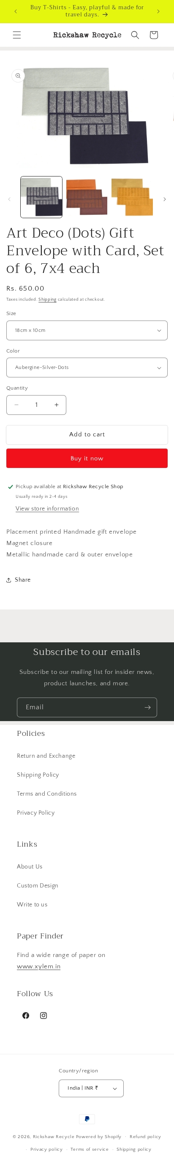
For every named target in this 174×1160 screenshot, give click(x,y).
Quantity (17, 388)
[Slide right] (164, 199)
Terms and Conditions (47, 794)
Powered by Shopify (99, 1136)
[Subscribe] (147, 707)
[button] (17, 35)
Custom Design (38, 885)
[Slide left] (9, 199)
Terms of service (90, 1149)
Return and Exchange (46, 756)
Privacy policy (46, 1149)
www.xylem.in (38, 966)
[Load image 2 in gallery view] (87, 197)
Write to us (32, 904)
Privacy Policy (35, 813)
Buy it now (87, 458)
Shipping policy (134, 1149)
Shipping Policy (38, 775)
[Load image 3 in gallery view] (132, 197)
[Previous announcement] (15, 11)
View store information (47, 508)
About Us (30, 866)
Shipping (47, 299)
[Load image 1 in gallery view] (41, 197)
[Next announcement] (158, 11)
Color (13, 351)
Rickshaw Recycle (54, 1136)
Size (11, 313)
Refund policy (145, 1136)
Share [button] (23, 580)
